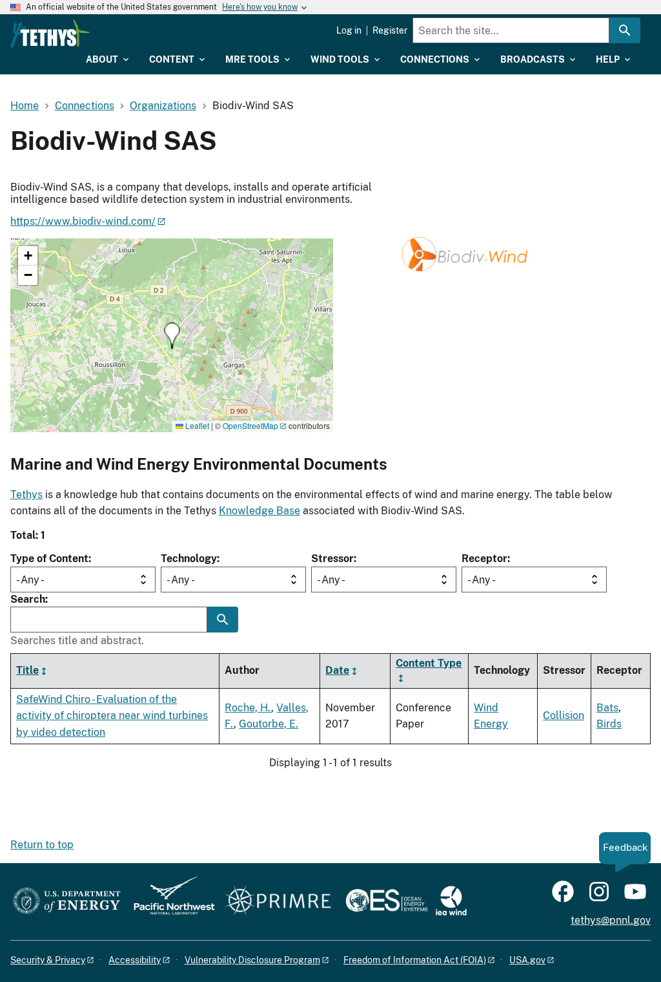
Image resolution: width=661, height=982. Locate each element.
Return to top (42, 845)
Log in (348, 30)
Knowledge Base (259, 511)
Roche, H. (248, 708)
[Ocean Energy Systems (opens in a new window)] (387, 901)
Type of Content (49, 558)
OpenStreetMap (250, 425)
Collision (563, 715)
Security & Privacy (47, 960)
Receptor (484, 558)
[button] (172, 335)
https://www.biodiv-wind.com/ (83, 221)
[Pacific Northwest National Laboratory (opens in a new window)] (169, 901)
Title (27, 670)
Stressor (332, 558)
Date (337, 670)
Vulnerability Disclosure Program (252, 960)
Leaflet (196, 425)
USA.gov (527, 960)
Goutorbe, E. (268, 724)
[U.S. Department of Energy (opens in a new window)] (66, 901)
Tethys (26, 494)
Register (389, 30)
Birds (609, 724)
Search (27, 599)
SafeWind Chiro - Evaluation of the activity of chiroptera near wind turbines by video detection (112, 715)
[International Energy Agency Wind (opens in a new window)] (451, 901)
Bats (607, 708)
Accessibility (134, 960)
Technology (189, 558)
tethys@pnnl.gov (611, 920)
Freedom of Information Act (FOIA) (414, 960)
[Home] (50, 33)
